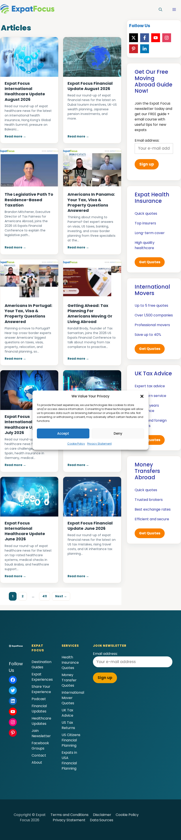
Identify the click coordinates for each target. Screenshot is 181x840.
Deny (118, 433)
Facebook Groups (40, 745)
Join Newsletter (41, 733)
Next (61, 596)
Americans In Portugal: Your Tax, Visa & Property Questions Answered (28, 313)
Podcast (39, 698)
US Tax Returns (68, 725)
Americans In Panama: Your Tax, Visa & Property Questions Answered (91, 202)
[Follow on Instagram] (166, 37)
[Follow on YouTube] (155, 37)
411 (46, 596)
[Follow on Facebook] (144, 37)
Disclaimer (102, 814)
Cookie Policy (76, 443)
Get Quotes (149, 262)
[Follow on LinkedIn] (144, 48)
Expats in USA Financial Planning (69, 760)
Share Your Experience (41, 689)
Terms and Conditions (70, 814)
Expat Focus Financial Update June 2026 (90, 525)
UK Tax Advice (67, 713)
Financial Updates (39, 708)
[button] (142, 396)
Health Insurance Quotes (70, 662)
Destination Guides (41, 664)
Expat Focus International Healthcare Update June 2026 (25, 531)
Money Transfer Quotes (69, 680)
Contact (39, 755)
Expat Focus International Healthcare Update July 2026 (25, 424)
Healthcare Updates (41, 721)
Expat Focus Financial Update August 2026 (90, 86)
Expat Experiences (42, 677)
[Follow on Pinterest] (133, 48)
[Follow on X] (133, 37)
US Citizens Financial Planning (71, 740)
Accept (63, 433)
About (37, 762)
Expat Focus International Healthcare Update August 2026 (25, 91)
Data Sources (101, 820)
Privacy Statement (99, 443)
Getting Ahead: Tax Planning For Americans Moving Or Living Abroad (90, 313)
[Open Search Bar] (160, 9)
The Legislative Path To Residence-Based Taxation (29, 200)
